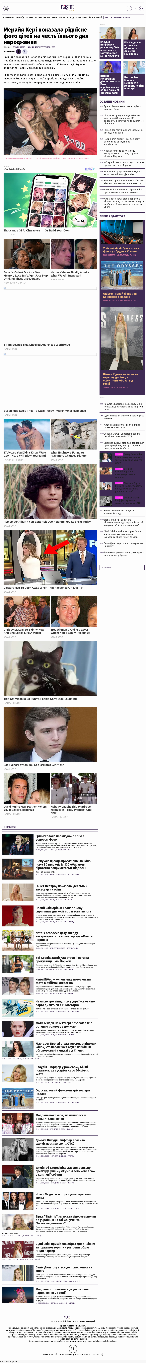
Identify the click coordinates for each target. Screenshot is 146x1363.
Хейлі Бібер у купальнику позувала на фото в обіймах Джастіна (63, 981)
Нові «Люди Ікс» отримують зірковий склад (63, 1196)
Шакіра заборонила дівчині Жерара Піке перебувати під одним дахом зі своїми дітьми (110, 84)
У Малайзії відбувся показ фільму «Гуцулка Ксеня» (121, 250)
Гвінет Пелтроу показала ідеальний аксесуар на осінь (61, 887)
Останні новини (112, 102)
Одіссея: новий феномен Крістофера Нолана (63, 1092)
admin (52, 874)
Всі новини (8, 17)
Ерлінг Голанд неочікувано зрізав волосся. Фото (60, 837)
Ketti (52, 850)
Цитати (126, 17)
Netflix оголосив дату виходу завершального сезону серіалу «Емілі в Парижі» (64, 936)
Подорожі (75, 17)
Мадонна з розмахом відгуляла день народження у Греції (62, 1291)
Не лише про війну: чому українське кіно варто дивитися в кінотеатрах (65, 1003)
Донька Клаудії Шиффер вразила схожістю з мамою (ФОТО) (60, 1142)
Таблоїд (7, 47)
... (134, 17)
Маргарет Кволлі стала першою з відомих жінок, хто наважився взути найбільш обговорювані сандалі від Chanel (66, 1047)
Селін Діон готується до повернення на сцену (64, 1269)
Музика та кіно (42, 17)
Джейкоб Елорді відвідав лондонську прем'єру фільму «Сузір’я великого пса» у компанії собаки (65, 1171)
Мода (54, 17)
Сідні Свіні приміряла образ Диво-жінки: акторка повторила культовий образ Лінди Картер (65, 1247)
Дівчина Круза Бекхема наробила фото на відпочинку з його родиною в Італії (128, 487)
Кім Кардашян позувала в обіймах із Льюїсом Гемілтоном (132, 48)
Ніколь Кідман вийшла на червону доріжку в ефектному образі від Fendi (120, 379)
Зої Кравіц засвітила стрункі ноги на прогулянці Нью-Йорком (62, 959)
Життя (108, 17)
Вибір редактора (112, 216)
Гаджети (63, 17)
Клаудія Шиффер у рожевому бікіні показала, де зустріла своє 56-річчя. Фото (62, 1070)
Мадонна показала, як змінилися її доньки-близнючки (61, 1117)
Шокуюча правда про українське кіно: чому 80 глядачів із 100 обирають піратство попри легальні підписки (63, 864)
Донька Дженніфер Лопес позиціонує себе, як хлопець (126, 473)
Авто (85, 17)
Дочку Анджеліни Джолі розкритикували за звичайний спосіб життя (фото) (129, 458)
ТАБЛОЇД (20, 17)
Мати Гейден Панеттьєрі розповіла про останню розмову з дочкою (64, 1024)
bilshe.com (70, 1321)
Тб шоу (29, 17)
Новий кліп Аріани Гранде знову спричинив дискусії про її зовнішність (63, 909)
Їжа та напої (95, 17)
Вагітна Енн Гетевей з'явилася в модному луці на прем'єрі (134, 83)
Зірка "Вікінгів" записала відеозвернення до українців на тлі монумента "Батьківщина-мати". (66, 1220)
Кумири (117, 17)
